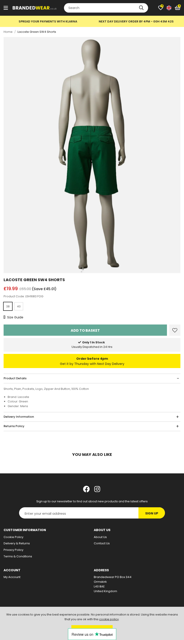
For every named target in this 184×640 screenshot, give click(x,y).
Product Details (15, 378)
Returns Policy (14, 426)
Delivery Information (19, 417)
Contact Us (102, 543)
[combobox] (106, 8)
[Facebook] (86, 489)
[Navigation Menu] (6, 7)
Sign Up (151, 513)
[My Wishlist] (160, 7)
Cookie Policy (13, 537)
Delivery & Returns (17, 543)
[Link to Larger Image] (92, 155)
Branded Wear (34, 8)
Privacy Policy (13, 550)
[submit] (141, 8)
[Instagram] (97, 489)
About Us (100, 537)
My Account (12, 577)
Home (8, 32)
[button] (177, 7)
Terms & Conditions (18, 556)
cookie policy (109, 619)
